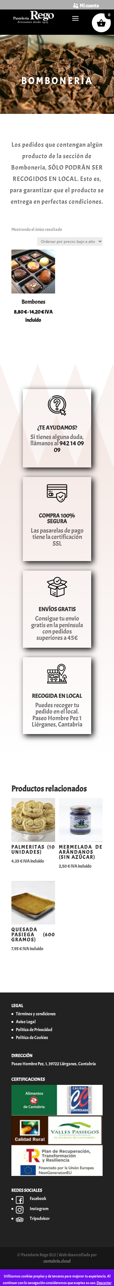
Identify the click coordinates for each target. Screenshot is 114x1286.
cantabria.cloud (57, 1261)
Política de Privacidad (34, 1029)
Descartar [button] (104, 1282)
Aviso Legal (26, 1021)
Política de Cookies (32, 1037)
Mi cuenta (89, 6)
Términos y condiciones (36, 1014)
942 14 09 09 (69, 446)
